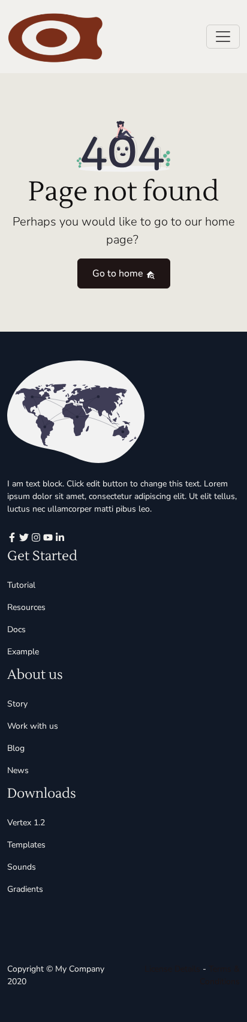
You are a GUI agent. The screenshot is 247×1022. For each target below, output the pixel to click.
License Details (172, 969)
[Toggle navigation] (223, 37)
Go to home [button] (119, 273)
